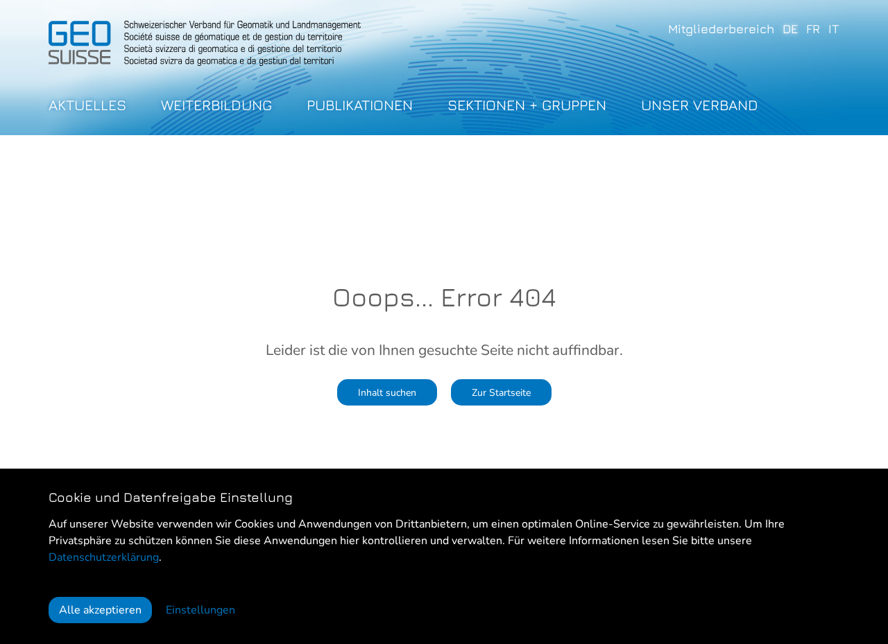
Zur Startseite (501, 392)
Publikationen (360, 105)
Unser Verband (699, 105)
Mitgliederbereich (721, 28)
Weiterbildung (216, 105)
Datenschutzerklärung (104, 557)
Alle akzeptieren (100, 610)
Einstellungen (200, 610)
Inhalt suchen (387, 392)
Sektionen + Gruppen (526, 105)
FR (813, 28)
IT (833, 28)
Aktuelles (87, 105)
